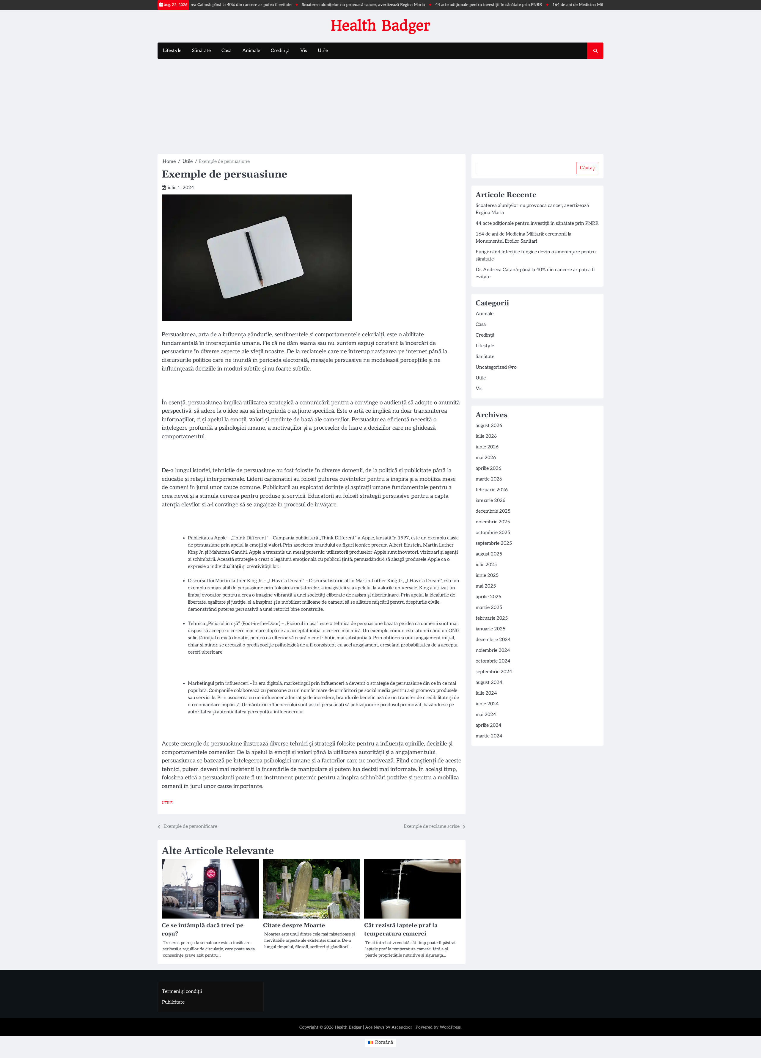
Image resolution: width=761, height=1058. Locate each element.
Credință (280, 51)
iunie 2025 (487, 575)
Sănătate (201, 51)
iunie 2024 (487, 704)
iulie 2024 (486, 693)
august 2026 (489, 425)
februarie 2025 (492, 618)
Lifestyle (172, 51)
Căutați (587, 168)
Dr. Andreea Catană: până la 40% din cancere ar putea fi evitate (202, 4)
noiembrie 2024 (493, 650)
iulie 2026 (486, 436)
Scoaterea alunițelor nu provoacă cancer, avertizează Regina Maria (332, 4)
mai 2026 (486, 458)
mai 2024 (486, 715)
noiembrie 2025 (493, 522)
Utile (323, 51)
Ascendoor (401, 1027)
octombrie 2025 (493, 533)
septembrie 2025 (494, 543)
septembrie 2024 (494, 672)
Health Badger (380, 25)
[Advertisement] (380, 106)
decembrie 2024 (493, 640)
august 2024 (489, 682)
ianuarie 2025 (490, 629)
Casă (226, 51)
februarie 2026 (492, 490)
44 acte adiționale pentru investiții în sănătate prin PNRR (458, 4)
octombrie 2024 (493, 661)
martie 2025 (489, 607)
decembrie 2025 (493, 511)
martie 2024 (489, 736)
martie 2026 (489, 479)
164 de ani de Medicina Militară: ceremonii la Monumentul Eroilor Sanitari (591, 4)
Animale (251, 51)
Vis (303, 51)
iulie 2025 (486, 565)
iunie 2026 (487, 447)
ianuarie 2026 (490, 500)
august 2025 (489, 554)
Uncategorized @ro (496, 367)
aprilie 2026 (488, 468)
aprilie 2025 (488, 597)
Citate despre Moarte (294, 925)
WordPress (450, 1027)
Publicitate (173, 1002)
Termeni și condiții (182, 991)
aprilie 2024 (488, 725)
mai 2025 (486, 586)
